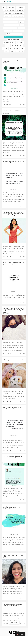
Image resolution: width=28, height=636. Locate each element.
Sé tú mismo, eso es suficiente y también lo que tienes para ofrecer (14, 408)
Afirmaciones (11, 7)
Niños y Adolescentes (18, 13)
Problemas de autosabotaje (14, 39)
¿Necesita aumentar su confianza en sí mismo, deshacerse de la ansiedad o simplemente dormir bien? (13, 310)
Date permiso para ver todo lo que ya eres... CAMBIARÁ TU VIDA (14, 506)
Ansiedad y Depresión (9, 10)
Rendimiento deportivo (9, 42)
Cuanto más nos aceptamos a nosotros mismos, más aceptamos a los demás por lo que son (13, 214)
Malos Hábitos (20, 10)
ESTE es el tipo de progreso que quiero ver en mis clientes (13, 457)
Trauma (6, 51)
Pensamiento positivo (18, 30)
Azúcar (7, 45)
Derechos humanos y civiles (10, 22)
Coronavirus (7, 16)
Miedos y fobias (20, 19)
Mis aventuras (8, 30)
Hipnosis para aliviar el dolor (11, 24)
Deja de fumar (20, 42)
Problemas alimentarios (18, 16)
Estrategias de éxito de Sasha (14, 33)
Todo (4, 7)
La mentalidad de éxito (17, 45)
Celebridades (8, 13)
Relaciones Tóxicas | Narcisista (17, 48)
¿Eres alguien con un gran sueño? (13, 360)
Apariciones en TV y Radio (17, 51)
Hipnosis (21, 22)
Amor (22, 24)
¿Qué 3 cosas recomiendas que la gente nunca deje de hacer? (13, 263)
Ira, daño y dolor (20, 7)
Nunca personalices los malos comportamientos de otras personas (12, 605)
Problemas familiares (9, 19)
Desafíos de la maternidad (10, 27)
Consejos (5, 48)
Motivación (21, 27)
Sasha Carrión (8, 104)
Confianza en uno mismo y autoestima (13, 36)
